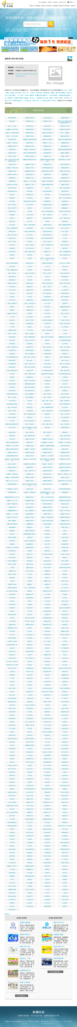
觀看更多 (7, 914)
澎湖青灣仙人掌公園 (42, 98)
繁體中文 (70, 2)
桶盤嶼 (53, 93)
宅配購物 (72, 6)
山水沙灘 (20, 95)
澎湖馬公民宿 (43, 29)
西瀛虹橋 (10, 98)
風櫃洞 (32, 95)
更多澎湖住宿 (22, 996)
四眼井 (54, 100)
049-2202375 (58, 1021)
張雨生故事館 (59, 98)
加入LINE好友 (68, 1021)
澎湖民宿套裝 (22, 29)
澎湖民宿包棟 (30, 29)
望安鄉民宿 (65, 29)
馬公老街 (64, 90)
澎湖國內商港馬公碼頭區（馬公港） (24, 98)
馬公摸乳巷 (27, 100)
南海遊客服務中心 (18, 100)
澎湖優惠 (55, 6)
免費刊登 (50, 2)
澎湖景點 (66, 6)
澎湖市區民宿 (51, 29)
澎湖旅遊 (43, 6)
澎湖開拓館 (46, 93)
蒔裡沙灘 (39, 93)
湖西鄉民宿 (13, 31)
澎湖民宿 (7, 4)
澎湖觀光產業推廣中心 (41, 95)
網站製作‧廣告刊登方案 (59, 2)
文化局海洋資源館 (45, 100)
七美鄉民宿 (26, 31)
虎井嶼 (26, 95)
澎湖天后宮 (35, 100)
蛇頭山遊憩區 (53, 95)
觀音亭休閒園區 (60, 93)
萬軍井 (33, 93)
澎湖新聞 (61, 6)
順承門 (51, 98)
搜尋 (51, 24)
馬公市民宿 (58, 29)
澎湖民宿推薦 (15, 29)
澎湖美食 (49, 6)
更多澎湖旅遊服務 (55, 972)
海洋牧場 (66, 98)
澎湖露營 (37, 6)
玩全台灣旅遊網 (42, 2)
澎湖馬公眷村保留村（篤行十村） (20, 93)
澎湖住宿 (32, 6)
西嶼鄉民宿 (19, 31)
